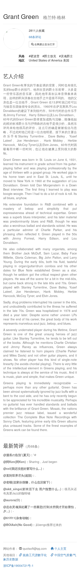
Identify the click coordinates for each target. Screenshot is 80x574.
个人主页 (60, 548)
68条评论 (35, 37)
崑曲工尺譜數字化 (34, 555)
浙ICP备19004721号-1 (18, 565)
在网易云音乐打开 (44, 44)
